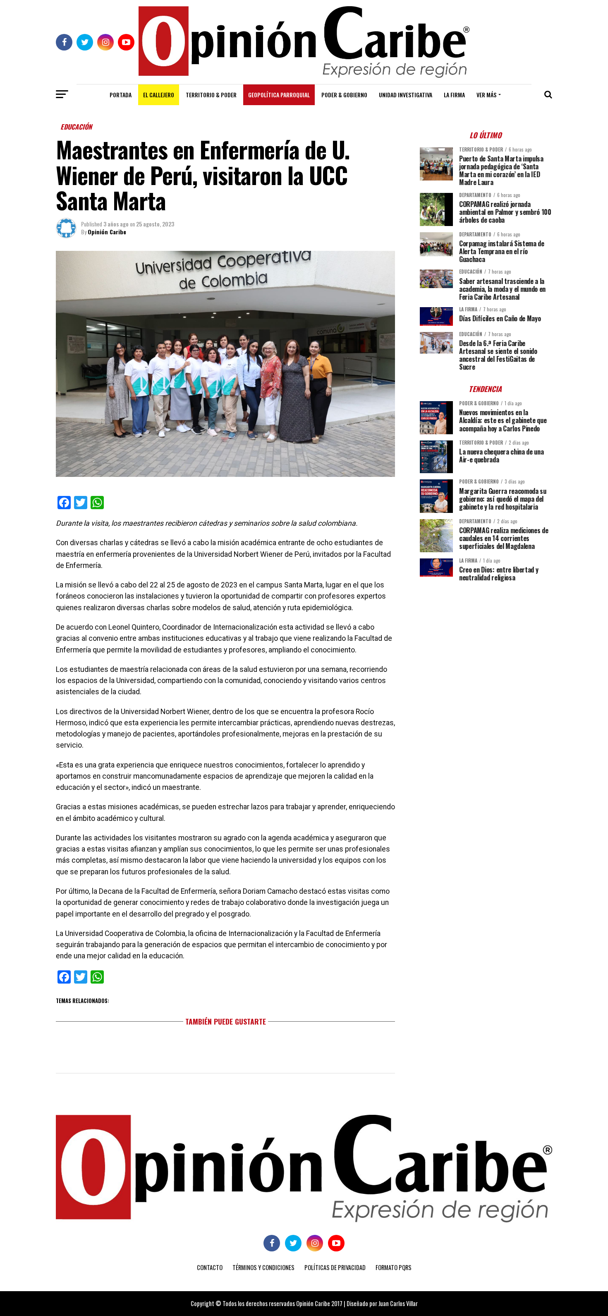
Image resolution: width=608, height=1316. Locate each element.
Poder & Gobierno (344, 94)
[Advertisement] (486, 646)
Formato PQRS (394, 1267)
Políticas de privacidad (335, 1267)
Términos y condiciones (263, 1267)
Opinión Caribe (107, 231)
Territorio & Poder (211, 94)
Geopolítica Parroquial (279, 94)
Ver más (486, 94)
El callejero (158, 94)
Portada (121, 94)
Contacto (210, 1267)
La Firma (454, 94)
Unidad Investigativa (405, 94)
